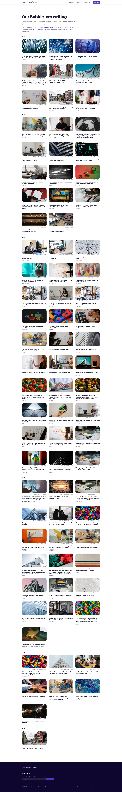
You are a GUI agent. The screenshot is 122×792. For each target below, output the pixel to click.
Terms (93, 786)
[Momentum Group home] (31, 2)
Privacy (98, 786)
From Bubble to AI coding (46, 27)
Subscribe (50, 779)
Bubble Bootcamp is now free (35, 29)
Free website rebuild (75, 786)
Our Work (71, 2)
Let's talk (96, 2)
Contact (88, 786)
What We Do (79, 2)
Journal (83, 786)
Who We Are (87, 2)
